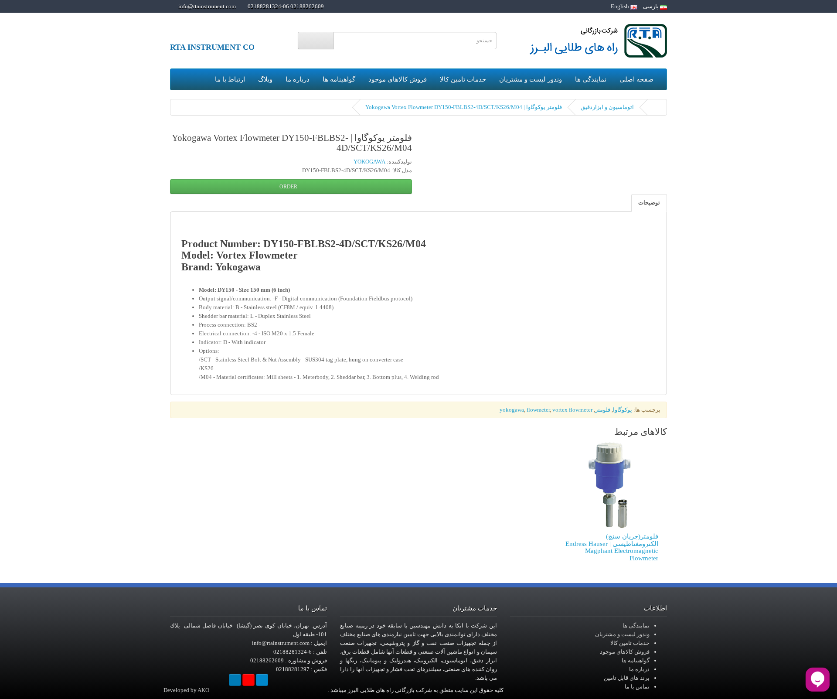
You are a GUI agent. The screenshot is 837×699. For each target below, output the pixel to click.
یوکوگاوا (622, 409)
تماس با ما (637, 686)
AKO (203, 690)
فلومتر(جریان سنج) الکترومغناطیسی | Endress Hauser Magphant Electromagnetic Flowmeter (611, 547)
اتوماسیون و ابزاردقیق (607, 107)
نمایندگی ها (590, 79)
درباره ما (298, 79)
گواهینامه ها (339, 79)
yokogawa (512, 409)
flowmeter (538, 409)
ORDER (289, 187)
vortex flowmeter (572, 409)
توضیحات (649, 202)
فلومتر (602, 409)
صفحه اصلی (636, 79)
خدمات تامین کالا (463, 79)
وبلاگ (265, 79)
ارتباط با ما (230, 79)
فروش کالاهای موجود (397, 79)
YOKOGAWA (369, 161)
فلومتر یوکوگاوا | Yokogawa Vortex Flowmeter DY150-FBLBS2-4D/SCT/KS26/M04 (463, 107)
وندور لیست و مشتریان (530, 79)
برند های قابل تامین (627, 678)
